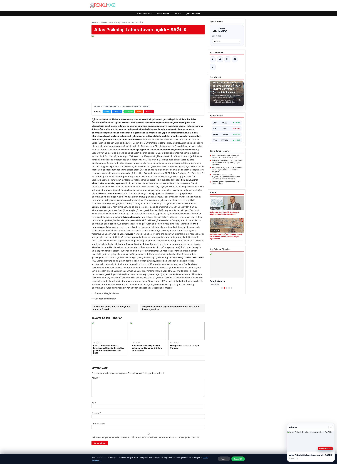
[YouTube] (235, 59)
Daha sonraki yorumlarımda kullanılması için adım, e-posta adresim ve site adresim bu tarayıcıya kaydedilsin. (145, 437)
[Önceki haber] (234, 85)
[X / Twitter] (220, 59)
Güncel (104, 22)
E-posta (96, 413)
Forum (178, 13)
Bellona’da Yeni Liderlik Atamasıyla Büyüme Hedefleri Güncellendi (225, 156)
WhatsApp (129, 112)
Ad (93, 402)
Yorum (95, 378)
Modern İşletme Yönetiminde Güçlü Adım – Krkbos (226, 183)
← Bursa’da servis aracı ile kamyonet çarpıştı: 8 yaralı (111, 308)
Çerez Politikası (193, 13)
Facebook (117, 112)
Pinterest (149, 112)
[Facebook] (213, 59)
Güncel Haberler (144, 13)
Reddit (139, 112)
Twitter (106, 112)
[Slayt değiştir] (222, 288)
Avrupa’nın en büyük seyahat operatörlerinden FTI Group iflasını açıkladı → (170, 308)
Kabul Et (238, 459)
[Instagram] (227, 59)
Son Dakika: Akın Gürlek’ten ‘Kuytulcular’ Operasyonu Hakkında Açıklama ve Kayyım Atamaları (226, 177)
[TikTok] (213, 67)
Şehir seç (216, 36)
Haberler (95, 22)
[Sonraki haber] (239, 85)
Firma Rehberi (163, 13)
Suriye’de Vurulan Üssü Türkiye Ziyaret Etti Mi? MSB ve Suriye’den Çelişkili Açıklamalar (227, 162)
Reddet (224, 459)
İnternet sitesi (98, 423)
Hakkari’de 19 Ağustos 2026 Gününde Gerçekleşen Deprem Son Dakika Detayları (227, 169)
